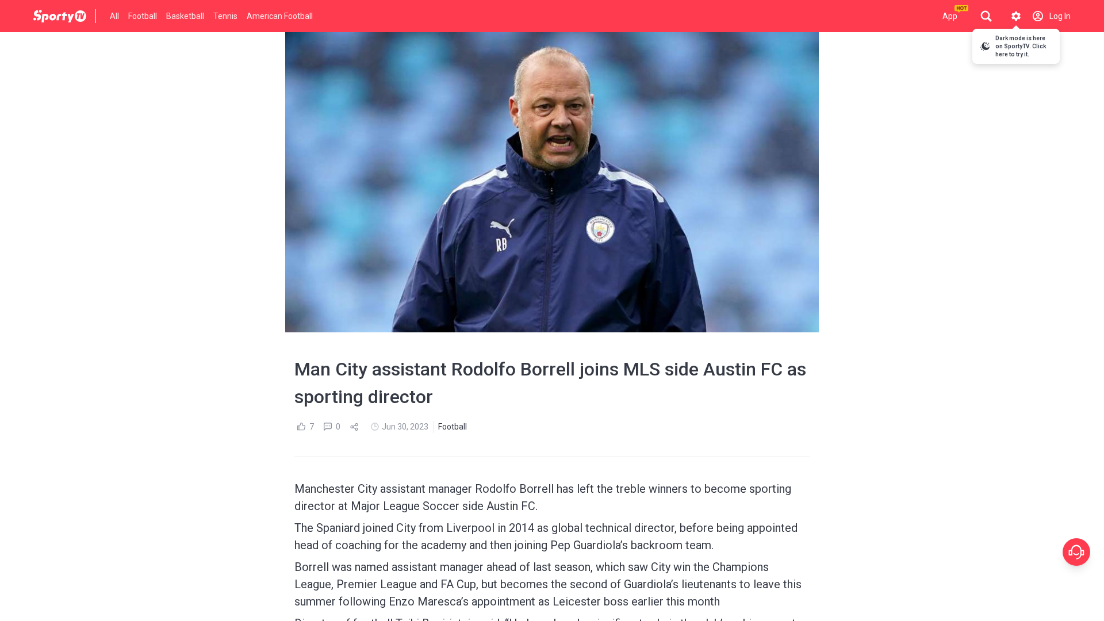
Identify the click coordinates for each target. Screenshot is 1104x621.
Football (142, 16)
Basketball (185, 16)
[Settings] (1016, 16)
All (114, 16)
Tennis (225, 16)
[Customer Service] (1076, 552)
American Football (280, 16)
